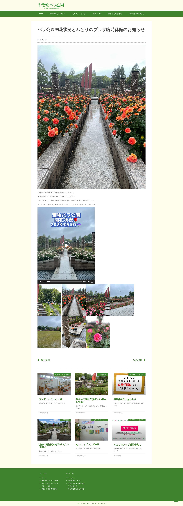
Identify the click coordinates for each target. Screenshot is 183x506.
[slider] (64, 281)
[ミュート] (88, 282)
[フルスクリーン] (92, 282)
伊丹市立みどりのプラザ (57, 14)
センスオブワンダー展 (87, 444)
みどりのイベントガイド (79, 14)
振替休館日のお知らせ (125, 399)
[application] (66, 245)
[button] (66, 245)
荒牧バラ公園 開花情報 (115, 14)
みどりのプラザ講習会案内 (127, 444)
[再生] (40, 282)
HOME (41, 14)
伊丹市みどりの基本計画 (136, 14)
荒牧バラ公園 (97, 14)
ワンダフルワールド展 (50, 399)
